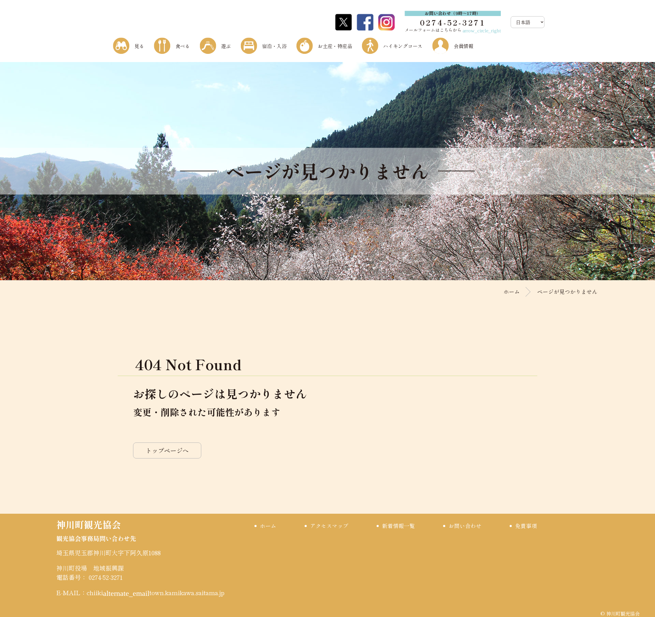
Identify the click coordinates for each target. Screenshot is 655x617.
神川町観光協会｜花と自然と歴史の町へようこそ (151, 22)
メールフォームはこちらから (453, 30)
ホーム (512, 292)
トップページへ (167, 450)
